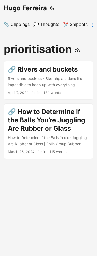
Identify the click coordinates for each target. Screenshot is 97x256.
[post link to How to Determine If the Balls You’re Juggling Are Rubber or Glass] (48, 131)
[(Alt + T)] (52, 8)
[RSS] (77, 49)
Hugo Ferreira (25, 8)
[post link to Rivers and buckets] (48, 80)
